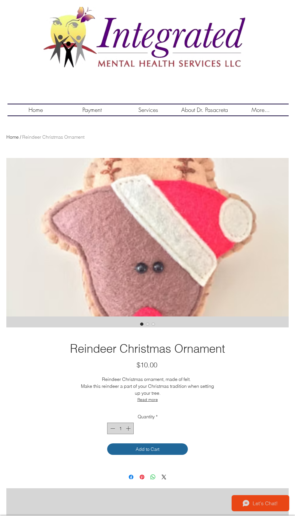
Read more (147, 399)
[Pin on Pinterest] (142, 477)
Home (12, 137)
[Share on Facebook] (131, 477)
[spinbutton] (120, 428)
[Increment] (129, 428)
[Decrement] (112, 428)
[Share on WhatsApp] (153, 477)
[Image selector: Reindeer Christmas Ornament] (142, 324)
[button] (148, 109)
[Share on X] (163, 477)
